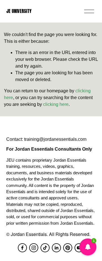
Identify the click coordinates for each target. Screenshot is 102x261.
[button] (87, 246)
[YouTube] (79, 247)
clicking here (56, 104)
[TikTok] (45, 247)
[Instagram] (33, 247)
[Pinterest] (67, 247)
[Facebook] (22, 247)
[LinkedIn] (56, 247)
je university (18, 11)
